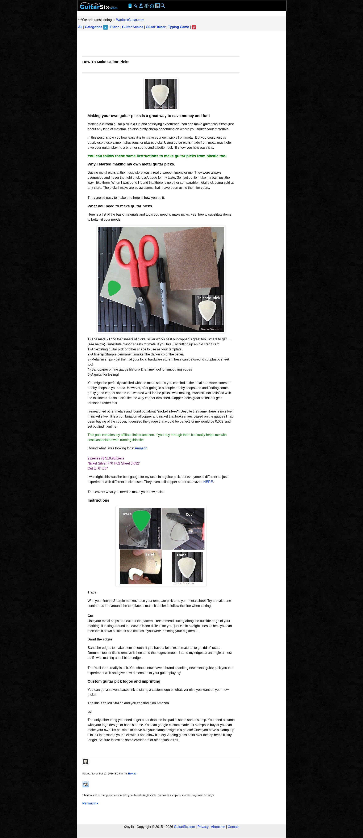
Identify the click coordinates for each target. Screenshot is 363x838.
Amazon (141, 448)
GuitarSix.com (184, 827)
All (80, 27)
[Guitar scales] (146, 5)
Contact (233, 827)
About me (218, 827)
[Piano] (157, 5)
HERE (208, 482)
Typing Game (178, 27)
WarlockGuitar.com (130, 20)
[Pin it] (194, 27)
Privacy (203, 827)
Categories (93, 27)
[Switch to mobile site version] (130, 5)
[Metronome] (141, 5)
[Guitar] (98, 5)
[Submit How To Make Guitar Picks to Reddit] (85, 786)
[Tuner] (135, 5)
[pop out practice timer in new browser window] (152, 6)
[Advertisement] (181, 44)
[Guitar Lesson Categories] (105, 27)
